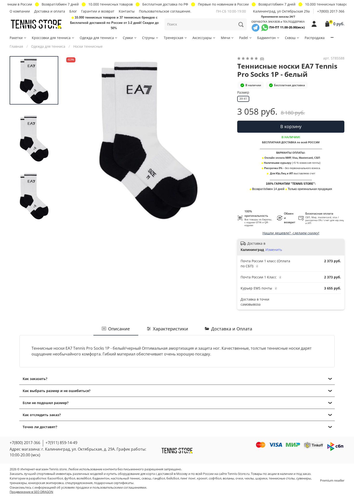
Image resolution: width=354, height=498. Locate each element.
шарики (261, 478)
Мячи (225, 37)
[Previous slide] (73, 139)
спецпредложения (78, 483)
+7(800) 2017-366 (330, 11)
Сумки (128, 37)
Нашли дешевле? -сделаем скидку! (290, 233)
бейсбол (172, 478)
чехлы (249, 478)
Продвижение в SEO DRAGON (31, 492)
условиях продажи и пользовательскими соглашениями (103, 487)
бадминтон (100, 478)
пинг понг (188, 478)
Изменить (273, 250)
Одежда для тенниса (97, 37)
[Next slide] (222, 139)
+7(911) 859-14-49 (61, 442)
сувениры (303, 478)
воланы (228, 478)
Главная (16, 46)
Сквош (290, 37)
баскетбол (55, 478)
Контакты (127, 11)
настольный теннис (125, 478)
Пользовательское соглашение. (165, 11)
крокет (202, 478)
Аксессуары (202, 37)
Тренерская (173, 37)
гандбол (159, 478)
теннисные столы (282, 478)
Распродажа (315, 37)
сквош (146, 478)
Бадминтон (266, 37)
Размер (243, 93)
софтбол (215, 478)
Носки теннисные (88, 46)
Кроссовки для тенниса (51, 37)
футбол (69, 478)
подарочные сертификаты (113, 483)
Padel (243, 37)
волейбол (84, 478)
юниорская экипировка (46, 483)
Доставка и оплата (49, 11)
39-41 (243, 99)
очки (239, 478)
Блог (73, 11)
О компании (20, 11)
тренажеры (18, 483)
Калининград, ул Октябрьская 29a (281, 11)
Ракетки (16, 37)
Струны (148, 37)
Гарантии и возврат (97, 11)
